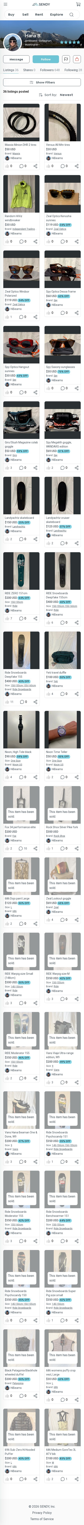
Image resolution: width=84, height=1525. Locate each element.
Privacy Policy (42, 1513)
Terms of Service (42, 1519)
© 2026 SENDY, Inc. (42, 1506)
